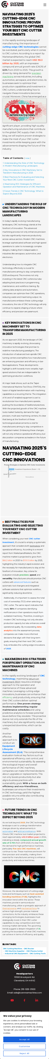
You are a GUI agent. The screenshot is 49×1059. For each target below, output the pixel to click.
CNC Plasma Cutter (34, 951)
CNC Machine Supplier (14, 951)
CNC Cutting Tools (37, 953)
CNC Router (28, 949)
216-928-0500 (28, 989)
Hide (27, 158)
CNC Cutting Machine (12, 949)
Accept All (24, 1039)
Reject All (24, 1053)
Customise (24, 1046)
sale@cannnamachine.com (28, 992)
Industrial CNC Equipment (16, 953)
